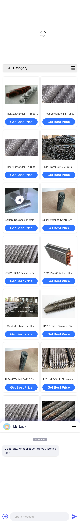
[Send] (74, 516)
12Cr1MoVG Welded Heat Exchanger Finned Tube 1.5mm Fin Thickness (58, 273)
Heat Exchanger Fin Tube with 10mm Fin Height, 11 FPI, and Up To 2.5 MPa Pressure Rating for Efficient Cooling (21, 167)
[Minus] (74, 426)
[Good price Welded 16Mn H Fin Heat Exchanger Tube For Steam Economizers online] (21, 307)
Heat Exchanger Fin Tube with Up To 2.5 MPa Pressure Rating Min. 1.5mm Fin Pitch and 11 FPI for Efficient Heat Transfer (21, 114)
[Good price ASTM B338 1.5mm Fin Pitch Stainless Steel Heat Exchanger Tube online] (21, 254)
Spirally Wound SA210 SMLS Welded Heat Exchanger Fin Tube (58, 220)
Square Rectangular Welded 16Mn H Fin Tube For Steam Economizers (21, 220)
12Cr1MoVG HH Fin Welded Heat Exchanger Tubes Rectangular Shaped (58, 379)
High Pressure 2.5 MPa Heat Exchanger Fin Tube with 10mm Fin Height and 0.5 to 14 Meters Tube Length (59, 167)
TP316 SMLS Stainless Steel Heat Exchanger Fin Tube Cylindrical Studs (59, 326)
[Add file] (5, 516)
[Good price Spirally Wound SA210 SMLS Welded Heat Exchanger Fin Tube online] (58, 200)
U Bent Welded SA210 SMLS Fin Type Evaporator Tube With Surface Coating (21, 379)
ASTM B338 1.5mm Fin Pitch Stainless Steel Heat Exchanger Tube (21, 273)
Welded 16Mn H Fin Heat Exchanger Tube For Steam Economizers (21, 326)
